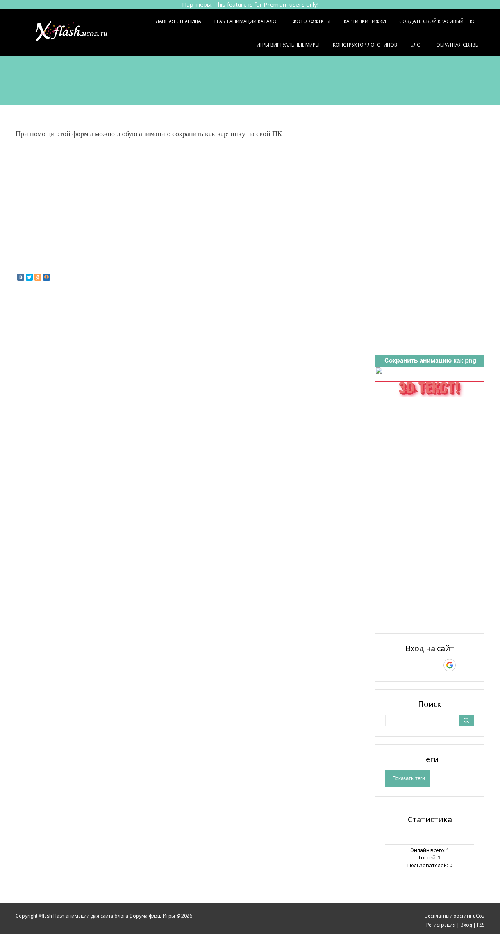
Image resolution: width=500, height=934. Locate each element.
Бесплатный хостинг (448, 916)
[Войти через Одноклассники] (463, 665)
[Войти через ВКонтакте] (409, 665)
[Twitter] (29, 277)
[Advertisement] (250, 79)
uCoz (478, 916)
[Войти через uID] (396, 665)
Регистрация (440, 924)
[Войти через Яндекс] (436, 665)
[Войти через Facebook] (423, 665)
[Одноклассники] (37, 277)
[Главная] (81, 32)
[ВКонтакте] (20, 277)
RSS (480, 924)
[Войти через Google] (449, 665)
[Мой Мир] (46, 277)
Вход (466, 924)
